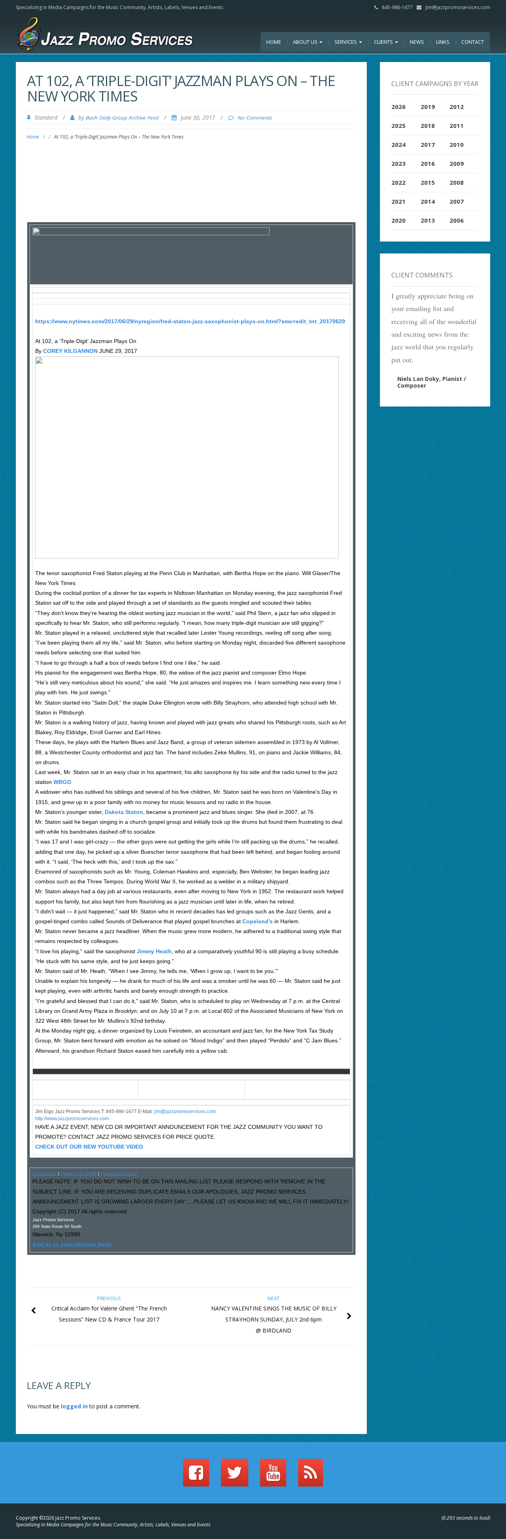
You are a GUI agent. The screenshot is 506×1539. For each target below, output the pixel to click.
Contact (472, 41)
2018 (428, 125)
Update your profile (78, 1173)
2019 (428, 107)
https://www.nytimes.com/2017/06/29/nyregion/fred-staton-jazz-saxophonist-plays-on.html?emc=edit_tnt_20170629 (190, 321)
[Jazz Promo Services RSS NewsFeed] (310, 1476)
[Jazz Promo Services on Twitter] (234, 1476)
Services (346, 41)
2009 (456, 163)
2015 (428, 182)
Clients (384, 41)
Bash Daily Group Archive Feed (122, 117)
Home (273, 41)
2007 (456, 201)
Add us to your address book (71, 1244)
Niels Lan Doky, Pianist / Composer (431, 382)
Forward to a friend (118, 1173)
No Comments (255, 117)
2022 (398, 182)
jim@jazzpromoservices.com (457, 7)
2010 (456, 144)
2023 (398, 163)
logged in (74, 1406)
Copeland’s (257, 921)
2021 (398, 201)
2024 (398, 144)
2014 (428, 201)
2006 (456, 220)
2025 (398, 125)
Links (442, 41)
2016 (428, 163)
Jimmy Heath (154, 951)
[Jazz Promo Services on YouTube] (273, 1476)
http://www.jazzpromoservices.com (72, 1118)
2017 (428, 144)
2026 (398, 107)
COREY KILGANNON (71, 351)
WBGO (62, 782)
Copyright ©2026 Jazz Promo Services (58, 1518)
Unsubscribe (44, 1173)
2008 (456, 182)
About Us (306, 41)
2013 (428, 220)
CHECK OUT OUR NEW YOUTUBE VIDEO (89, 1146)
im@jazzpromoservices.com (185, 1111)
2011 (456, 125)
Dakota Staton (124, 812)
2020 (398, 220)
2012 (456, 107)
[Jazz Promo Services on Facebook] (196, 1476)
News (417, 41)
